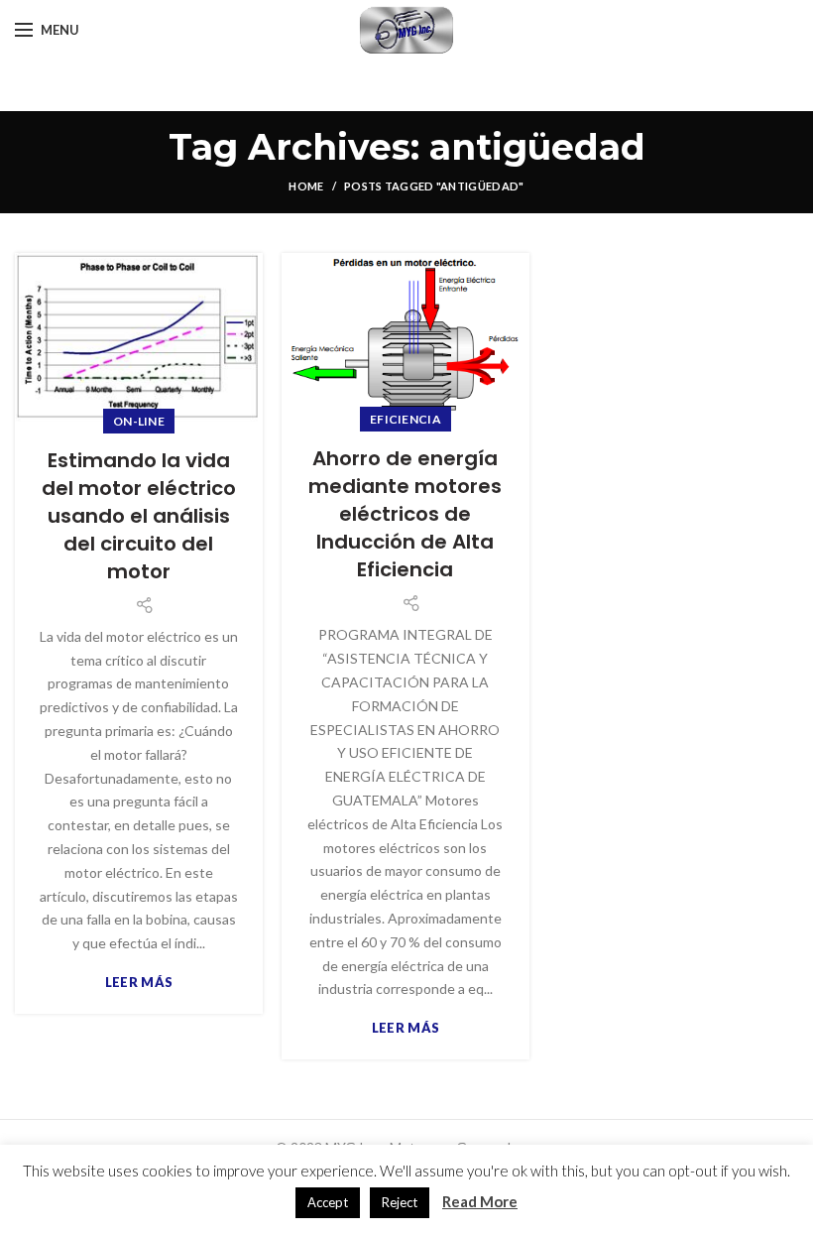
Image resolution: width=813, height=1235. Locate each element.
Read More (480, 1201)
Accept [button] (327, 1202)
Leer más (139, 982)
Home (306, 186)
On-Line (139, 421)
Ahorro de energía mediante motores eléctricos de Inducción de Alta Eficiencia (405, 513)
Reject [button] (399, 1202)
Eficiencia (405, 419)
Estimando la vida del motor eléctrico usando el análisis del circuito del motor (139, 515)
